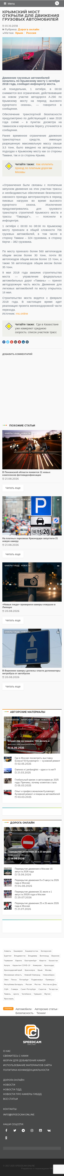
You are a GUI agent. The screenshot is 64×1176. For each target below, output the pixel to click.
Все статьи (10, 1099)
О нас (7, 1051)
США (6, 989)
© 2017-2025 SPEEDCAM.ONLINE (19, 1166)
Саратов (42, 989)
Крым (19, 33)
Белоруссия (46, 951)
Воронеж (55, 956)
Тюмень (7, 994)
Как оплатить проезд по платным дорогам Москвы (34, 168)
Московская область (13, 975)
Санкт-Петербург (28, 989)
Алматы (7, 951)
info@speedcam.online (18, 1114)
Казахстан (53, 961)
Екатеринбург (31, 961)
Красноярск (30, 970)
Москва (48, 970)
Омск (6, 980)
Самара (14, 989)
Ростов (37, 984)
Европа (18, 961)
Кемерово (37, 965)
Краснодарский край (13, 970)
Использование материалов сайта (27, 1065)
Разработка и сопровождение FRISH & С (41, 1168)
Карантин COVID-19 (21, 965)
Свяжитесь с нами (15, 1055)
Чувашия (38, 994)
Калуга (7, 965)
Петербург (24, 980)
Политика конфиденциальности (26, 1070)
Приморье (50, 980)
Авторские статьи (30, 720)
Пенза (14, 980)
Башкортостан (31, 951)
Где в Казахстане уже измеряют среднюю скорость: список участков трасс (37, 328)
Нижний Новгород (32, 975)
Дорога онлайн (28, 29)
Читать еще (13, 487)
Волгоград (44, 956)
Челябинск (26, 994)
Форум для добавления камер (24, 1060)
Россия (31, 33)
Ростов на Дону (50, 984)
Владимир (32, 956)
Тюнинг (41, 1013)
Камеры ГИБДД (12, 433)
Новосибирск (48, 975)
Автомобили (12, 720)
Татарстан (53, 989)
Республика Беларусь (13, 984)
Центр (16, 994)
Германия (8, 961)
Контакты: (10, 1109)
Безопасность (24, 1013)
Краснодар (49, 965)
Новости (25, 433)
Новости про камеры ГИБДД (22, 1094)
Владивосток (19, 956)
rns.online (22, 313)
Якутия (47, 994)
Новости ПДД (12, 1089)
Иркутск (42, 961)
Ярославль (9, 999)
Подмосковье (37, 980)
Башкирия (18, 951)
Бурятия (7, 956)
